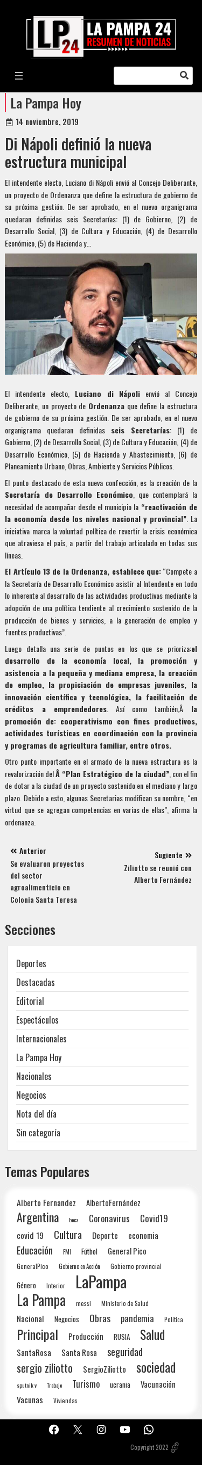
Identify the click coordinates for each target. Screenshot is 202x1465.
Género (26, 1285)
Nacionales (34, 1076)
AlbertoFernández (113, 1202)
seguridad (125, 1351)
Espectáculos (37, 1019)
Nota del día (36, 1113)
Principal (37, 1334)
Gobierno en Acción (79, 1266)
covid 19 (30, 1235)
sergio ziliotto (45, 1368)
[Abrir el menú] (18, 75)
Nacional (30, 1318)
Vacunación (158, 1384)
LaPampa (101, 1281)
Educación (35, 1250)
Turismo (86, 1383)
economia (143, 1235)
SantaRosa (34, 1352)
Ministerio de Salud (125, 1303)
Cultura (68, 1234)
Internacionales (41, 1038)
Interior (55, 1285)
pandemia (137, 1318)
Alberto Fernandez (46, 1202)
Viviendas (65, 1400)
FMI (67, 1251)
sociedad (156, 1367)
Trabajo (54, 1385)
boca (74, 1219)
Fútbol (89, 1251)
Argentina (38, 1217)
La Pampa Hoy (46, 102)
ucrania (120, 1384)
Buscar (184, 76)
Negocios (31, 1095)
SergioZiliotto (104, 1369)
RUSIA (122, 1336)
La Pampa (41, 1300)
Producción (85, 1336)
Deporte (105, 1235)
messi (83, 1303)
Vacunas (30, 1400)
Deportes (31, 963)
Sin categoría (38, 1132)
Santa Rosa (79, 1352)
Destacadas (35, 982)
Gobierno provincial (136, 1266)
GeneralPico (32, 1266)
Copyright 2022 (149, 1447)
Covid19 (154, 1218)
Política (173, 1319)
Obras (99, 1318)
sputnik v (27, 1385)
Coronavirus (109, 1218)
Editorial (30, 1001)
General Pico (127, 1251)
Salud (152, 1334)
